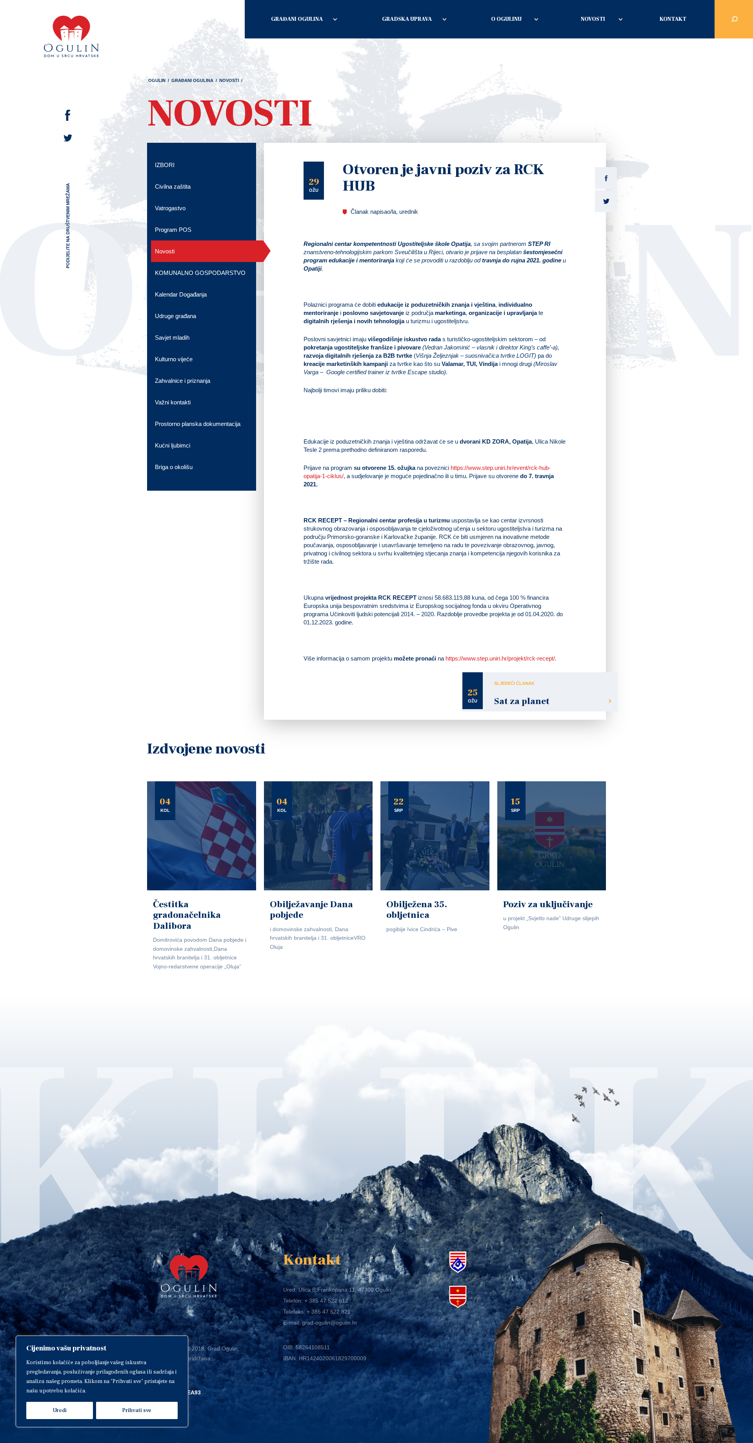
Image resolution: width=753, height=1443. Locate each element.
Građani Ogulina (297, 19)
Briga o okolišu (174, 467)
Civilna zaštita (173, 186)
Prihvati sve (136, 1410)
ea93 (194, 1392)
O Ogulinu (506, 19)
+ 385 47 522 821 (329, 1311)
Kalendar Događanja (181, 294)
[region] (102, 1381)
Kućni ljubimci (172, 445)
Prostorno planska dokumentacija (197, 423)
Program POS (173, 229)
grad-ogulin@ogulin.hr (329, 1322)
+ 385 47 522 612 (326, 1300)
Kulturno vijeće (174, 359)
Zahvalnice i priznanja (182, 380)
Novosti (593, 19)
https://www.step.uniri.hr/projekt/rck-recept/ (500, 658)
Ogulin (157, 80)
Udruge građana (175, 316)
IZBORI (165, 165)
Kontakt (673, 19)
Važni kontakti (173, 402)
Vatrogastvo (170, 208)
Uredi (60, 1410)
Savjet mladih (172, 337)
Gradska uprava (407, 19)
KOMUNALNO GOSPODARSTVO (200, 272)
